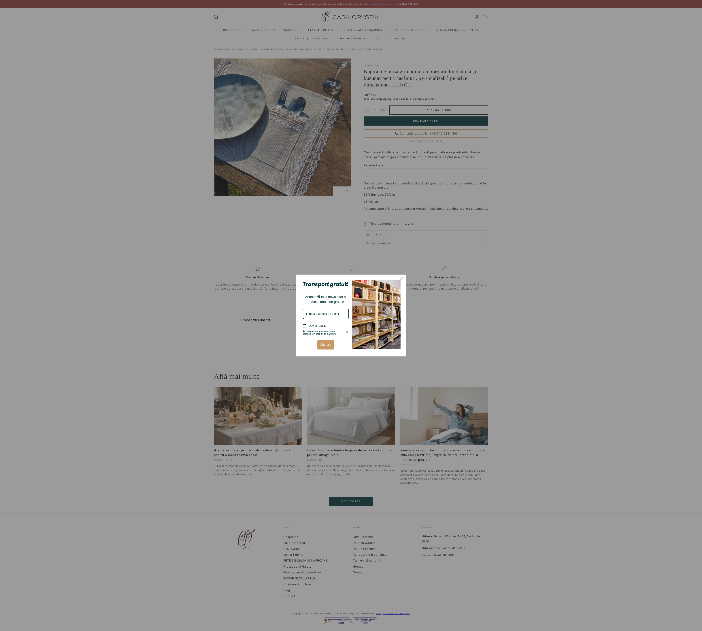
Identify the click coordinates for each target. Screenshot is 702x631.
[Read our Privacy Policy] (346, 332)
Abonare (325, 344)
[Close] (401, 279)
